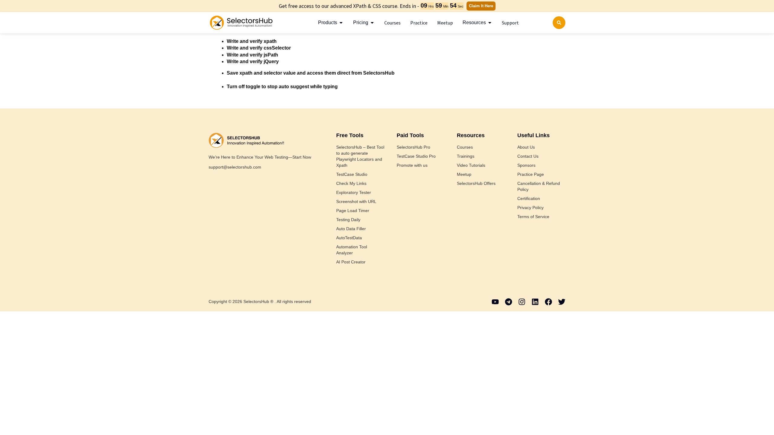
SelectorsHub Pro (413, 147)
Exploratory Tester (353, 192)
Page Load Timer (352, 210)
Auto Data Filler (351, 228)
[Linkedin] (535, 301)
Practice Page (530, 174)
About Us (526, 147)
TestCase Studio (351, 174)
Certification (528, 198)
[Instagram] (521, 301)
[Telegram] (508, 301)
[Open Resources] (489, 22)
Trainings (465, 156)
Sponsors (526, 165)
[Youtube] (495, 301)
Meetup (464, 174)
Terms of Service (533, 216)
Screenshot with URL (356, 201)
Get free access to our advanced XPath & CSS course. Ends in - (349, 5)
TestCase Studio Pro (416, 156)
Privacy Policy (530, 207)
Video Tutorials (471, 165)
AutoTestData (349, 237)
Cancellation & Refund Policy (538, 186)
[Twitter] (561, 301)
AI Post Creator (351, 261)
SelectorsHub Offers (476, 183)
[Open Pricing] (372, 22)
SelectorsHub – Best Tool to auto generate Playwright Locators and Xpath (360, 156)
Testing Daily (348, 219)
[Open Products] (341, 22)
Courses (465, 147)
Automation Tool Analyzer (351, 249)
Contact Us (527, 156)
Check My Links (351, 183)
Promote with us (412, 165)
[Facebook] (548, 301)
